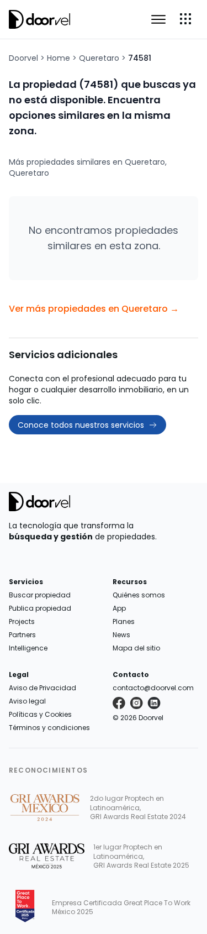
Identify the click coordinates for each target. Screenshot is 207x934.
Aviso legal (27, 701)
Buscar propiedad (40, 595)
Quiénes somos (139, 595)
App (119, 608)
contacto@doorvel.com (153, 687)
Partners (22, 634)
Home (58, 58)
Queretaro (99, 58)
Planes (124, 621)
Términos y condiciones (49, 727)
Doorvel (23, 58)
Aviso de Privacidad (42, 687)
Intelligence (28, 648)
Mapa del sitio (136, 648)
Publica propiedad (40, 608)
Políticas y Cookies (40, 714)
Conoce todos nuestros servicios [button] (81, 425)
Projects (22, 621)
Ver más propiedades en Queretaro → (94, 308)
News (121, 634)
